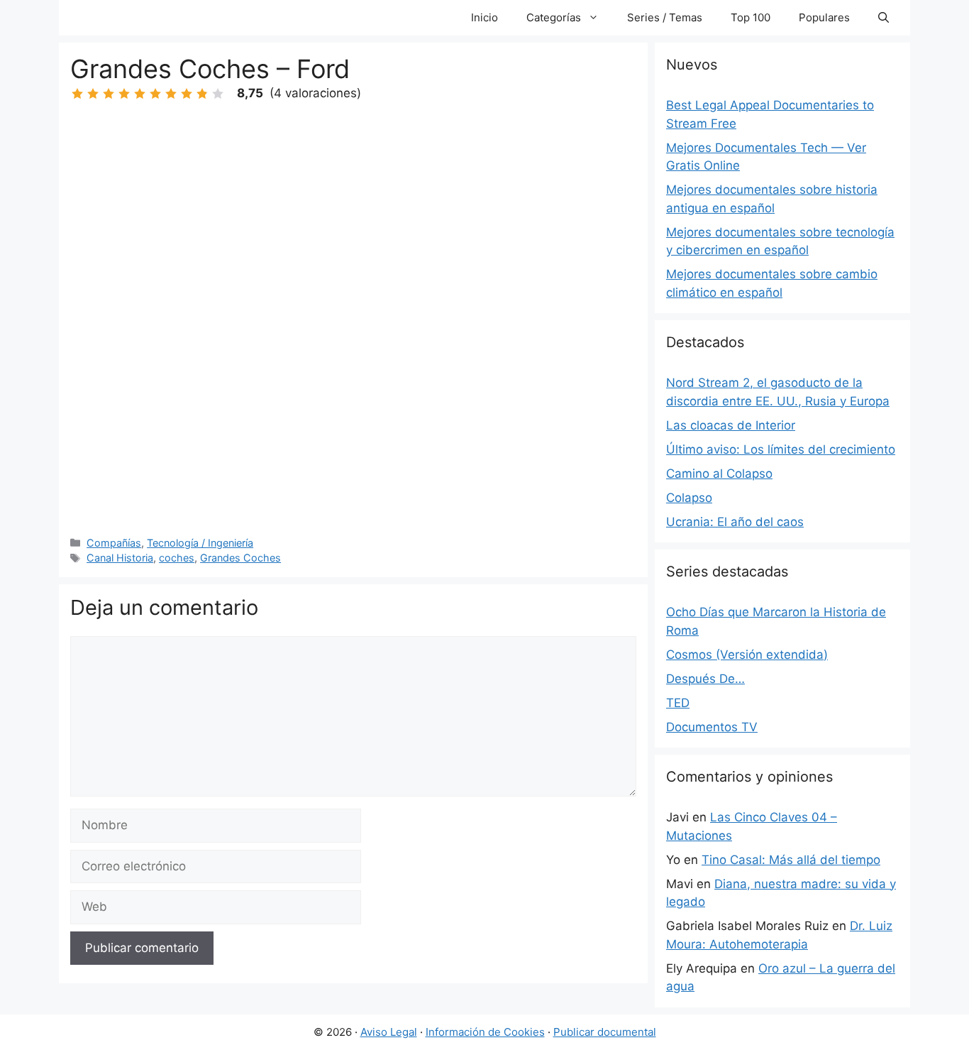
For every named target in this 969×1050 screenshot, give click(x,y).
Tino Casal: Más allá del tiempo (791, 860)
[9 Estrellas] (202, 94)
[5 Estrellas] (140, 94)
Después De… (705, 679)
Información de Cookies (485, 1032)
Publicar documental (604, 1032)
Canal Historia (120, 558)
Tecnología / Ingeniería (200, 543)
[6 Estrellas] (155, 94)
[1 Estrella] (77, 94)
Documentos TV (712, 727)
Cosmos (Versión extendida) (747, 654)
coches (176, 558)
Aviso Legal (388, 1032)
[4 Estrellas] (124, 94)
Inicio (484, 17)
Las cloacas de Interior (730, 425)
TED (678, 703)
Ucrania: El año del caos (735, 522)
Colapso (689, 498)
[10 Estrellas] (218, 94)
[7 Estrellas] (171, 94)
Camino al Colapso (719, 473)
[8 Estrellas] (186, 94)
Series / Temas (664, 17)
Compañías (114, 543)
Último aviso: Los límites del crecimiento (780, 449)
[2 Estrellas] (93, 94)
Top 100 (750, 17)
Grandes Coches (240, 558)
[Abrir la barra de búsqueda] (883, 17)
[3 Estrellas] (108, 94)
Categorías (553, 17)
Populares (824, 17)
